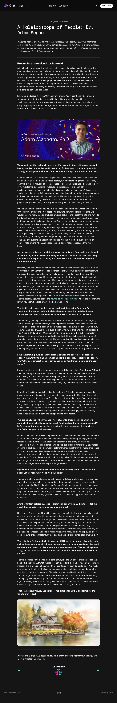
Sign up (58, 693)
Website (63, 5)
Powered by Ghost (106, 693)
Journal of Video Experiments (64, 299)
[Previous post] (18, 670)
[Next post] (98, 670)
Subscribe (106, 6)
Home (52, 5)
